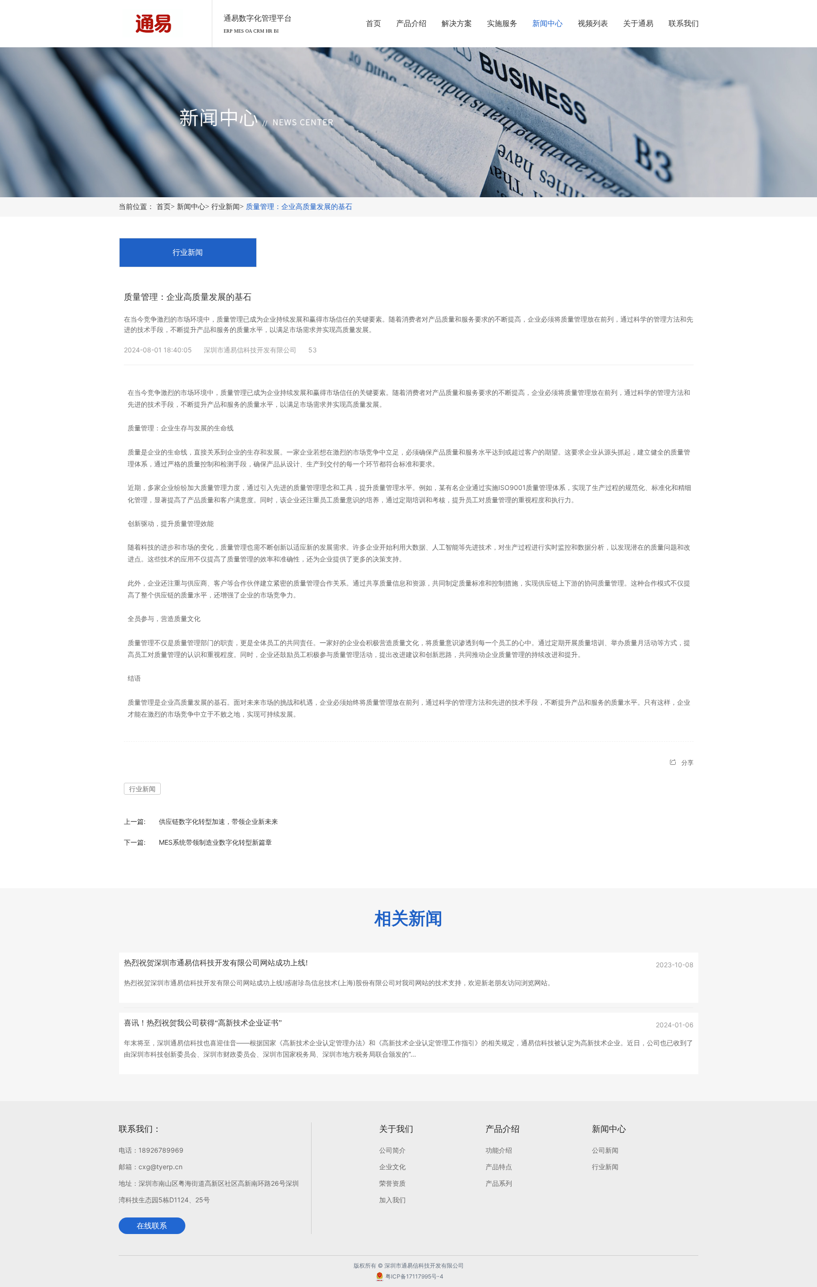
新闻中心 (193, 206)
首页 (165, 206)
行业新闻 (227, 206)
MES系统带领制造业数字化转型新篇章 (215, 842)
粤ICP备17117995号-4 (414, 1276)
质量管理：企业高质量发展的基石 (299, 206)
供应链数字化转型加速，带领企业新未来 (218, 821)
